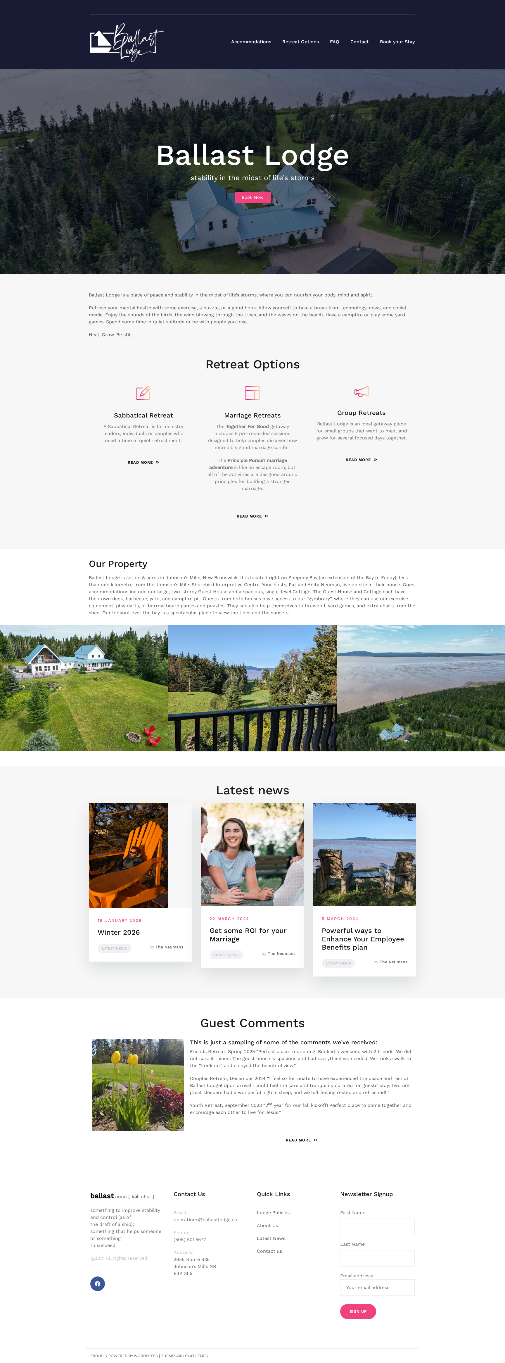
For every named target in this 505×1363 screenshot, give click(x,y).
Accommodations (251, 41)
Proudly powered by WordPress (124, 1356)
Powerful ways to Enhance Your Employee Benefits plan (363, 939)
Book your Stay (397, 41)
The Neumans (169, 947)
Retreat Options (300, 41)
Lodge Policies (273, 1212)
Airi (180, 1356)
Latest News (114, 948)
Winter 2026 (119, 932)
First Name (352, 1212)
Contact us (269, 1251)
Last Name (352, 1244)
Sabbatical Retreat (143, 415)
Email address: (356, 1276)
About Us (267, 1225)
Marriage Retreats (252, 415)
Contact (359, 41)
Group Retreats (361, 412)
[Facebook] (97, 1283)
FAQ (334, 41)
